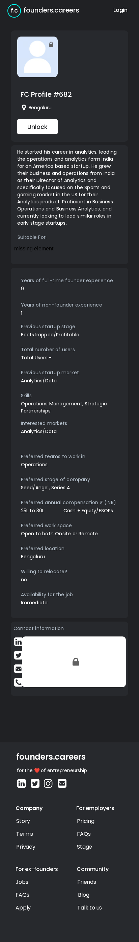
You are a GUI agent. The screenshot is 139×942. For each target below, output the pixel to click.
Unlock (37, 126)
